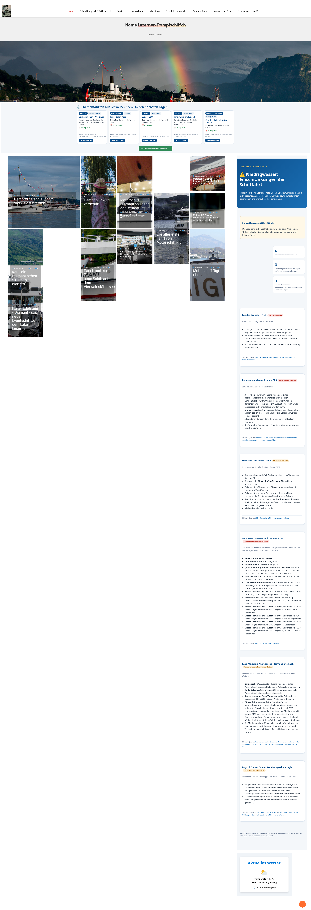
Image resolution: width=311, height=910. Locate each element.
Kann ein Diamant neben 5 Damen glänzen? (24, 278)
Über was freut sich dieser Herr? (133, 216)
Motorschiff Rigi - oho (207, 272)
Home (151, 34)
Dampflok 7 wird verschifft (97, 202)
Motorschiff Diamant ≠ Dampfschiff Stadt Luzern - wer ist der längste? (206, 218)
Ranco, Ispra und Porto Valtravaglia (284, 744)
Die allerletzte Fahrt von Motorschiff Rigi (170, 238)
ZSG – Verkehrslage (275, 643)
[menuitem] (71, 11)
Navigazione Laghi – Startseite (266, 742)
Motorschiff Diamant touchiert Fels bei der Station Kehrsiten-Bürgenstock (207, 181)
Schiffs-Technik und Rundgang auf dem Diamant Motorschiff (133, 254)
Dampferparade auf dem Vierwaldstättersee (34, 201)
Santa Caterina (264, 744)
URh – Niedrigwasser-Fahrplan (279, 518)
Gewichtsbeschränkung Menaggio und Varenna (269, 815)
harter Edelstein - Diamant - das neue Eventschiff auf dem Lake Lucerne (25, 318)
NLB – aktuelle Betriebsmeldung (267, 357)
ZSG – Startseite (261, 643)
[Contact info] (302, 904)
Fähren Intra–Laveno (249, 747)
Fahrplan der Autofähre (267, 440)
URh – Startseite (261, 518)
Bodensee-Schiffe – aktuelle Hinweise (268, 438)
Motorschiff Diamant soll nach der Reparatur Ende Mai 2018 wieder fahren (134, 208)
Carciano (255, 744)
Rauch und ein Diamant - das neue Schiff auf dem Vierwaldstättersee (99, 278)
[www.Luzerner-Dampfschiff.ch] (6, 11)
